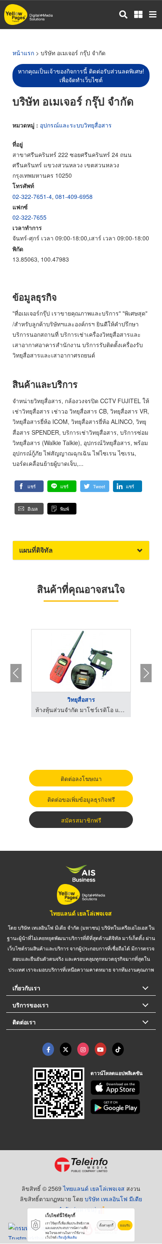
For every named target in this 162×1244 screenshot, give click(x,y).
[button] (29, 486)
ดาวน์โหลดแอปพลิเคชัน (116, 1073)
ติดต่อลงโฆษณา (81, 778)
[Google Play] (123, 1106)
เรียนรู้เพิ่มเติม (67, 1237)
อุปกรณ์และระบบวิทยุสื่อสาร (76, 125)
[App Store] (123, 1087)
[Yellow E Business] (48, 1049)
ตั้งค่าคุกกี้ (106, 1225)
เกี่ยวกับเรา (26, 988)
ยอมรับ (125, 1225)
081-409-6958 (74, 196)
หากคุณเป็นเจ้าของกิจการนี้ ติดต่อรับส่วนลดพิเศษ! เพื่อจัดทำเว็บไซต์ (81, 75)
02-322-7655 (29, 217)
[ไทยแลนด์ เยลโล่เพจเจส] (65, 1049)
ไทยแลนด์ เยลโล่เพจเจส (81, 913)
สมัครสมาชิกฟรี (81, 820)
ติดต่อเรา (24, 1022)
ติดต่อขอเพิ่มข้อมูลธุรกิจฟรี (81, 799)
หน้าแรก (23, 53)
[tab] (81, 550)
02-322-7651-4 (32, 196)
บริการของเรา (30, 1005)
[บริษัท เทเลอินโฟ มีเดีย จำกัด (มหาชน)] (81, 1164)
